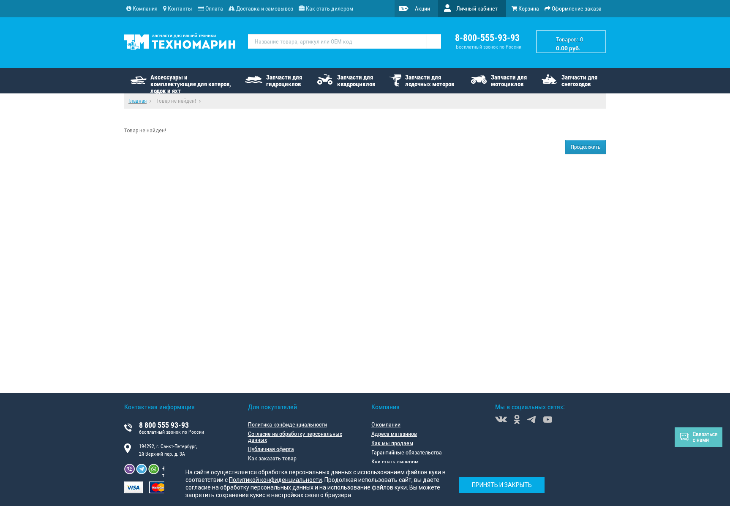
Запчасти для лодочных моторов (429, 81)
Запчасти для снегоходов (579, 81)
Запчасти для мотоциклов (509, 81)
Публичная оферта (271, 449)
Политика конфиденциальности (287, 424)
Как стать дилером (395, 462)
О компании (385, 424)
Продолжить (585, 147)
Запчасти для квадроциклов (356, 81)
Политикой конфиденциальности (275, 479)
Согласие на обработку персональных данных (295, 437)
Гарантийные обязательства (406, 452)
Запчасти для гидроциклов (284, 81)
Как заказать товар (272, 458)
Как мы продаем (392, 443)
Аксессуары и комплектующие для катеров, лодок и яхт (190, 83)
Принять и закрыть (502, 484)
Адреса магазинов (394, 434)
